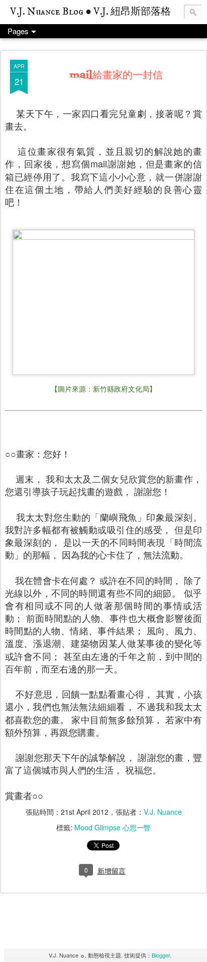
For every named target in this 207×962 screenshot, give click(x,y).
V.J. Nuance (163, 812)
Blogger (161, 955)
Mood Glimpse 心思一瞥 (112, 827)
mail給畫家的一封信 (116, 75)
